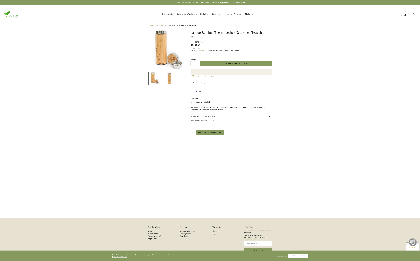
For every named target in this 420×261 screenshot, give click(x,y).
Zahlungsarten (185, 233)
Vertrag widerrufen (155, 236)
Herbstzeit (159, 25)
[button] (199, 91)
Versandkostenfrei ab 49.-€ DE (202, 120)
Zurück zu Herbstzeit (212, 132)
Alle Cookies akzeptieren (298, 256)
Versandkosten (203, 50)
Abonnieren (258, 250)
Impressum (152, 238)
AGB (150, 231)
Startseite (151, 25)
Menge (193, 60)
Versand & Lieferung (187, 231)
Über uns (215, 231)
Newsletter (184, 236)
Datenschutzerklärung (250, 239)
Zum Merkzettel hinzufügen (205, 76)
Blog (213, 233)
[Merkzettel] (410, 14)
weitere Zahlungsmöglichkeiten (203, 116)
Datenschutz (153, 233)
